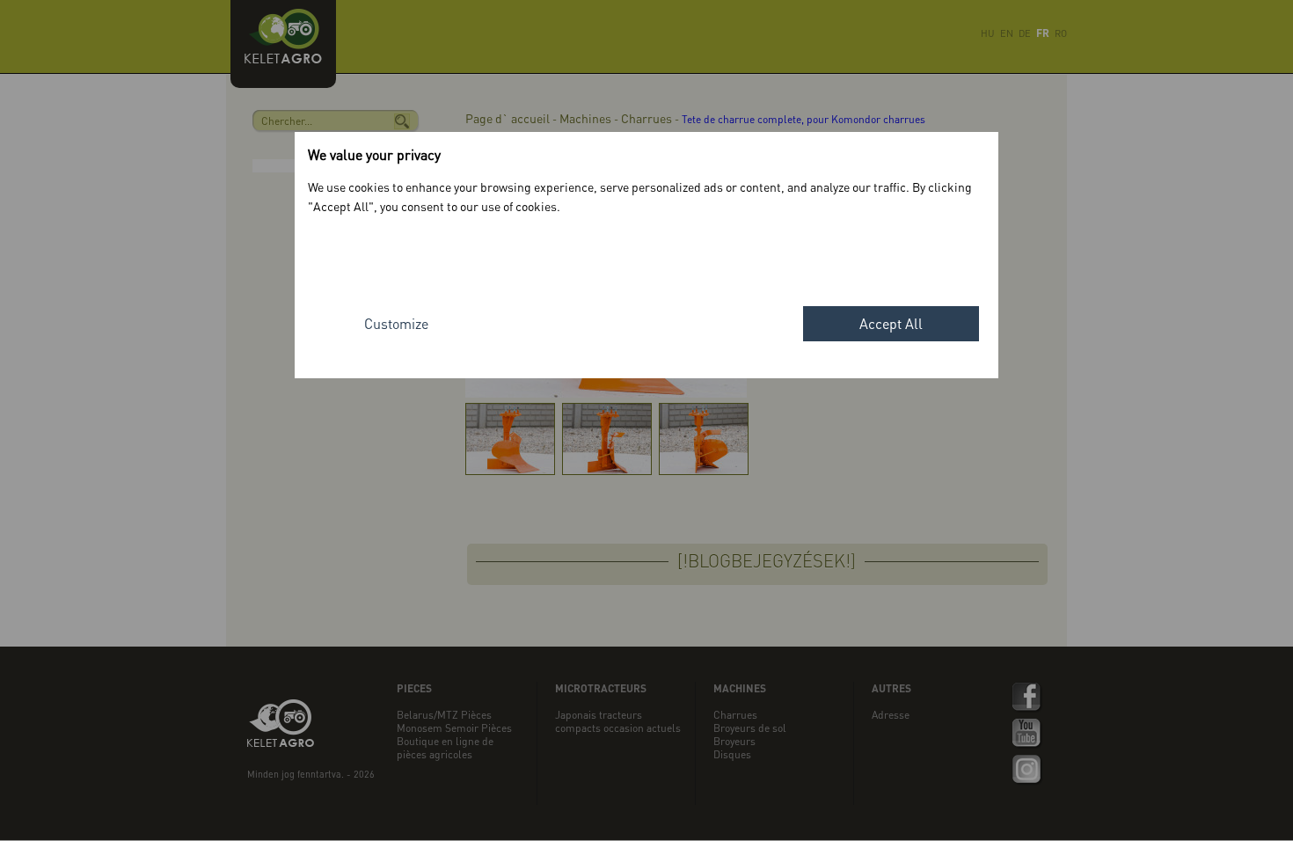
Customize (396, 323)
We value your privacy (374, 154)
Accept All (891, 323)
